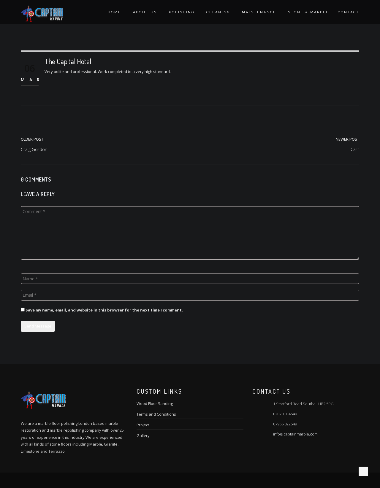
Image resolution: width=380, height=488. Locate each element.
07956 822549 (285, 424)
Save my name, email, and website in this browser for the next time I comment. (104, 310)
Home (114, 12)
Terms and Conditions (156, 414)
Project (143, 424)
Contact (348, 12)
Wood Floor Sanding (155, 403)
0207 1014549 (285, 414)
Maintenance (259, 12)
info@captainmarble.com (295, 434)
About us (145, 12)
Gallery (143, 435)
